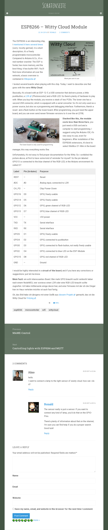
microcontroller (32, 310)
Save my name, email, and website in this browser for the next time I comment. (54, 509)
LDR (27, 96)
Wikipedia (28, 79)
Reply (31, 389)
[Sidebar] (7, 13)
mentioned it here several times (28, 44)
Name (15, 475)
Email (15, 487)
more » (36, 520)
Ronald (48, 404)
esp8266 (18, 310)
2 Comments (64, 32)
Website (17, 498)
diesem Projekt (66, 294)
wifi (44, 310)
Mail (57, 303)
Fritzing (30, 298)
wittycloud (53, 310)
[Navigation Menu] (100, 13)
